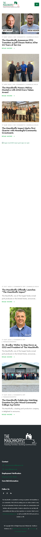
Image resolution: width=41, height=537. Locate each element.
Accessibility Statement (20, 531)
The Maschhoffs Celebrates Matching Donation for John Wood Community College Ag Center (19, 402)
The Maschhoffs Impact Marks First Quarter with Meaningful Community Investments (19, 130)
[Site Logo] (11, 4)
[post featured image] (20, 23)
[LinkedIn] (10, 493)
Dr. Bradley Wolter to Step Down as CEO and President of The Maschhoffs (20, 346)
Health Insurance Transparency (20, 528)
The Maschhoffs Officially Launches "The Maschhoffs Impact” (18, 291)
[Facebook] (3, 493)
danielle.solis (33, 37)
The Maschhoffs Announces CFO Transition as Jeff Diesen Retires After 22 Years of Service (20, 42)
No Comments (19, 37)
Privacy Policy (32, 528)
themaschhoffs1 (9, 342)
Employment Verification (11, 473)
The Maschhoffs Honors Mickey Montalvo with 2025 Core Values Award (18, 90)
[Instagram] (7, 493)
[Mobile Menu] (37, 4)
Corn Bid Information (10, 481)
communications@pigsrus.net (9, 514)
